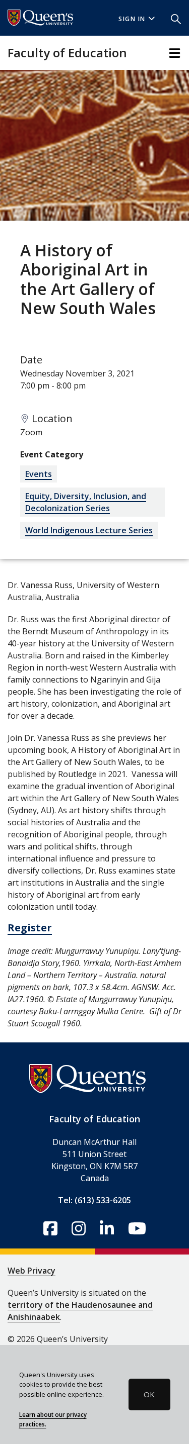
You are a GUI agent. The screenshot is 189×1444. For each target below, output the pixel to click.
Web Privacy (31, 1270)
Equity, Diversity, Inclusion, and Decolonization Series (85, 502)
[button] (176, 18)
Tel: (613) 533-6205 (94, 1200)
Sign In (132, 19)
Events (38, 473)
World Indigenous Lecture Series (89, 530)
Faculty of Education (67, 52)
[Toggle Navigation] (174, 53)
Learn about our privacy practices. (53, 1419)
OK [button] (149, 1394)
